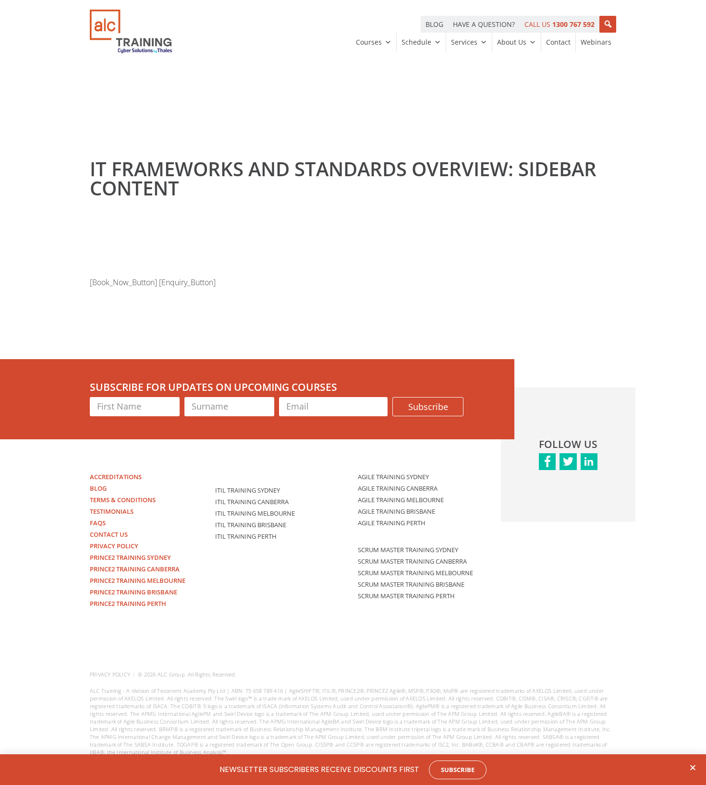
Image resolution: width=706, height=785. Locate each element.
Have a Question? (484, 24)
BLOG (434, 24)
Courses (369, 42)
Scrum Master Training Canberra (412, 561)
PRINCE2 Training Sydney (130, 557)
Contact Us (109, 534)
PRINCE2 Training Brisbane (133, 592)
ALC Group (171, 674)
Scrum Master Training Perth (406, 596)
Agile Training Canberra (398, 488)
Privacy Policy (114, 546)
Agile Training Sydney (393, 476)
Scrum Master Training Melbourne (415, 572)
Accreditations (116, 476)
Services (464, 42)
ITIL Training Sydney (247, 490)
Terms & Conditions (123, 499)
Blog (98, 488)
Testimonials (112, 511)
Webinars (596, 42)
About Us (511, 42)
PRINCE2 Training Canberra (135, 569)
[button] (607, 24)
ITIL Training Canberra (252, 501)
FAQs (98, 523)
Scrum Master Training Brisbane (411, 584)
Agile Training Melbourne (401, 499)
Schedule (416, 42)
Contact (558, 42)
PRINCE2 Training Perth (128, 603)
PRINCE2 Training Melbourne (137, 580)
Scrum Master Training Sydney (408, 549)
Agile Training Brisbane (396, 511)
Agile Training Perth (392, 523)
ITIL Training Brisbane (250, 524)
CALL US (559, 24)
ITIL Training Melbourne (255, 513)
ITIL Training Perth (246, 536)
